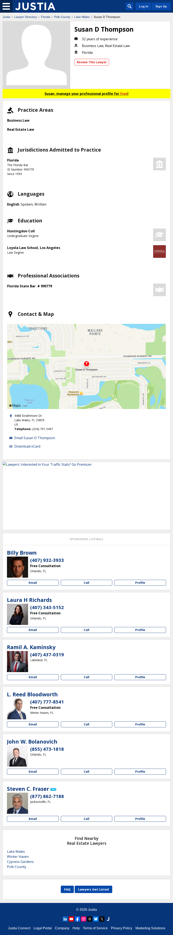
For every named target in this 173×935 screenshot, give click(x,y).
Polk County (62, 17)
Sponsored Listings (86, 539)
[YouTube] (71, 919)
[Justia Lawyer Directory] (35, 6)
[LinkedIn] (65, 919)
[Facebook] (77, 919)
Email (33, 583)
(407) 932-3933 (47, 560)
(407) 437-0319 (47, 654)
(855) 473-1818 (47, 749)
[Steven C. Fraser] (17, 803)
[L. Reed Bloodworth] (17, 708)
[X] (101, 919)
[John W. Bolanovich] (17, 756)
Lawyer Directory (25, 17)
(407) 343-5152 (47, 607)
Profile (140, 583)
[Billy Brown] (17, 567)
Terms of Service (95, 928)
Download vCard (27, 446)
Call (86, 583)
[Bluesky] (95, 919)
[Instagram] (83, 919)
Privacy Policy (121, 928)
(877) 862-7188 (47, 796)
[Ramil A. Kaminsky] (17, 661)
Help (76, 928)
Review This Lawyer (92, 62)
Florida (45, 17)
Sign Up (161, 6)
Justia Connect (19, 928)
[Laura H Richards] (17, 614)
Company (62, 928)
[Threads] (89, 919)
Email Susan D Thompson (34, 438)
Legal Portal (43, 928)
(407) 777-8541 (47, 701)
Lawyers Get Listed (93, 889)
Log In (143, 6)
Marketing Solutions (150, 928)
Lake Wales (82, 17)
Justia (6, 17)
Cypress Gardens (20, 861)
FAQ (67, 889)
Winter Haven (18, 856)
